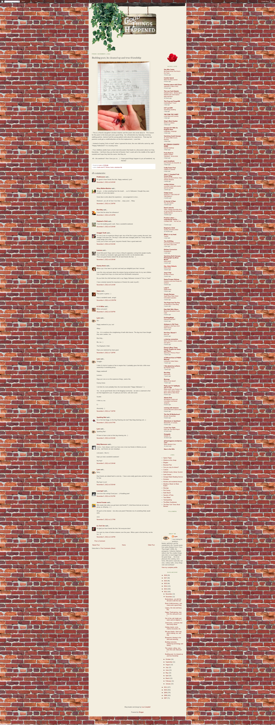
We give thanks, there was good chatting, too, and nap (173, 633)
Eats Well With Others (171, 309)
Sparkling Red (101, 417)
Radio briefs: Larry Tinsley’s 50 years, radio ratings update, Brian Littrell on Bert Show (173, 391)
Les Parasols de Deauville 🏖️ (172, 163)
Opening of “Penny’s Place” (172, 353)
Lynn (100, 165)
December (169, 594)
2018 (165, 575)
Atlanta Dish (168, 397)
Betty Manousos (102, 444)
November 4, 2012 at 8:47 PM (106, 422)
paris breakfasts (169, 161)
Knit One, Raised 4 (170, 332)
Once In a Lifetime (169, 123)
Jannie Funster (102, 502)
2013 (165, 589)
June (167, 670)
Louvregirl (100, 491)
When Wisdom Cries (170, 444)
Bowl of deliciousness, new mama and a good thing (173, 604)
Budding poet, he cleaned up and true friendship (174, 655)
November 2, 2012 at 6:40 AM (106, 182)
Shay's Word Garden (171, 121)
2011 (165, 687)
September (169, 662)
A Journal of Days (170, 201)
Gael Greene (167, 474)
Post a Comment (100, 541)
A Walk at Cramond (169, 169)
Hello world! (167, 261)
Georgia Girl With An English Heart (171, 128)
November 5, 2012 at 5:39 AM (106, 463)
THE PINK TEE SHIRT (171, 114)
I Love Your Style (169, 427)
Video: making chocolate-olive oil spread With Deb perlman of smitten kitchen (173, 211)
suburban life (118, 167)
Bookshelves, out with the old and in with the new (173, 600)
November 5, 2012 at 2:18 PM (106, 537)
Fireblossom (101, 177)
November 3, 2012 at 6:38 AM (106, 259)
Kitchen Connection (170, 249)
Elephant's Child (102, 221)
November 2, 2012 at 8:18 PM (106, 215)
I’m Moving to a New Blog (171, 304)
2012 (165, 591)
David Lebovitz (169, 208)
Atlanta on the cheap (169, 460)
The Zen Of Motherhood (172, 414)
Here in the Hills (169, 449)
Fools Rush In (168, 153)
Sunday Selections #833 (171, 229)
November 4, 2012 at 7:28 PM (106, 352)
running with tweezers (171, 408)
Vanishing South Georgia (172, 136)
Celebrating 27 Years (170, 103)
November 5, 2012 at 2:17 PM (106, 519)
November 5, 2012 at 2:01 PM (106, 496)
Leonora (99, 250)
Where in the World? (170, 381)
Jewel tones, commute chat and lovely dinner (173, 623)
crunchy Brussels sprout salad (172, 409)
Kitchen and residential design (172, 481)
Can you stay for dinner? (171, 467)
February (169, 681)
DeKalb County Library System (173, 472)
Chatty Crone (168, 193)
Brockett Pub (167, 465)
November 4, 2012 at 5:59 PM (106, 312)
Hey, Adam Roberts (170, 266)
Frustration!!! (167, 251)
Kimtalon (166, 479)
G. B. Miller (100, 306)
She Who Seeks (169, 69)
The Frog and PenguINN (172, 101)
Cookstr (165, 469)
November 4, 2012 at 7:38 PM (106, 411)
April (167, 675)
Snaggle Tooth (101, 233)
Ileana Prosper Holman (171, 279)
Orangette (167, 434)
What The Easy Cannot (170, 79)
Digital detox (167, 289)
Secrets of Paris (168, 495)
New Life (166, 334)
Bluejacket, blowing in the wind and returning (173, 638)
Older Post (151, 545)
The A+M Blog (168, 241)
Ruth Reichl (167, 493)
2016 (165, 581)
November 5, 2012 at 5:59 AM (106, 484)
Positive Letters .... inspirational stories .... (171, 218)
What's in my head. (170, 234)
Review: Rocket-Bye (170, 416)
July (167, 667)
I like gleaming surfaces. (172, 366)
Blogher (165, 462)
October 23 (167, 436)
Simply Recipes (169, 294)
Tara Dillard (166, 497)
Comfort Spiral (169, 78)
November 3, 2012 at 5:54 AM (106, 244)
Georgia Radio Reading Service (173, 477)
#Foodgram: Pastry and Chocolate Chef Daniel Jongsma (171, 401)
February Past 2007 (169, 319)
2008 (165, 695)
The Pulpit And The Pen (172, 303)
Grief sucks (167, 374)
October (168, 659)
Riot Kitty (100, 210)
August (168, 664)
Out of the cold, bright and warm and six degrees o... (174, 619)
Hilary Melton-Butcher (104, 188)
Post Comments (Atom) (108, 548)
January (168, 684)
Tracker (166, 236)
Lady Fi (166, 288)
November (169, 596)
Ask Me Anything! (169, 148)
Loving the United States (171, 361)
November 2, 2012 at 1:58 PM (106, 203)
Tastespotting (167, 500)
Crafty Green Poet (170, 168)
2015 (165, 583)
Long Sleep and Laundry (171, 116)
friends (108, 167)
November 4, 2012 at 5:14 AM (106, 285)
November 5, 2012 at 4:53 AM (106, 438)
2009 (165, 692)
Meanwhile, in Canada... (171, 423)
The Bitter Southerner (170, 502)
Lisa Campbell (146, 707)
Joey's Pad (167, 273)
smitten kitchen (169, 184)
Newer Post (96, 545)
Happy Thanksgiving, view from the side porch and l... (173, 613)
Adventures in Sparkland (172, 421)
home (112, 167)
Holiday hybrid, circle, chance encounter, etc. (173, 628)
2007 (165, 698)
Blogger (141, 712)
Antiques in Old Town (171, 324)
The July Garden (169, 203)
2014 (165, 586)
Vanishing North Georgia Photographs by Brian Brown (172, 257)
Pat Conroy (166, 490)
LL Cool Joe (101, 526)
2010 (165, 690)
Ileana (99, 291)
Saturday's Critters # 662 (171, 86)
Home (124, 545)
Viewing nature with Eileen (173, 84)
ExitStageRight (169, 317)
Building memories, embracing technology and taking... (174, 643)
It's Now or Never (169, 274)
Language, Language (170, 131)
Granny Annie (101, 266)
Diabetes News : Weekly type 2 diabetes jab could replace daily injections (173, 94)
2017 (165, 578)
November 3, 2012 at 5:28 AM (106, 226)
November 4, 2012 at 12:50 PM (106, 300)
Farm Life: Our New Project (172, 429)
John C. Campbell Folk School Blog (171, 175)
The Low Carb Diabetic (171, 91)
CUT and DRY (168, 108)
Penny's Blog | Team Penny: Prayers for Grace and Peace (172, 349)
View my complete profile (169, 567)
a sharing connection (171, 339)
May (167, 673)
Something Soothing (170, 109)
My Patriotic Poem (169, 368)
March (168, 678)
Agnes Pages (167, 458)
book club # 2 (101, 167)
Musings (167, 379)
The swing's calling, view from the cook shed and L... (173, 649)
